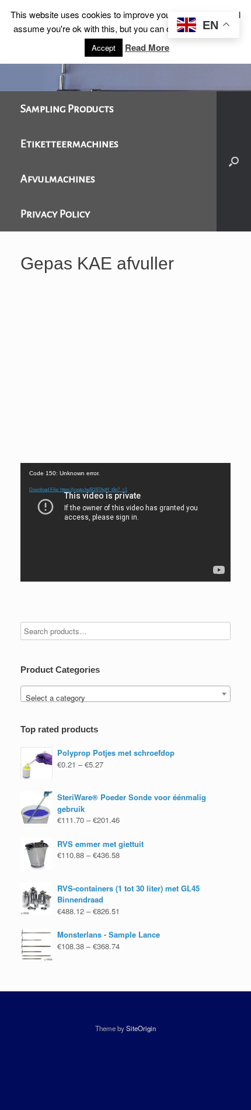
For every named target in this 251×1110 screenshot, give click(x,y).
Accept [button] (104, 47)
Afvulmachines (57, 179)
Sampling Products (67, 109)
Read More (147, 47)
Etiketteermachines (69, 144)
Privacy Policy (55, 214)
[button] (234, 161)
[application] (125, 522)
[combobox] (125, 694)
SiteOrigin (141, 1028)
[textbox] (125, 698)
